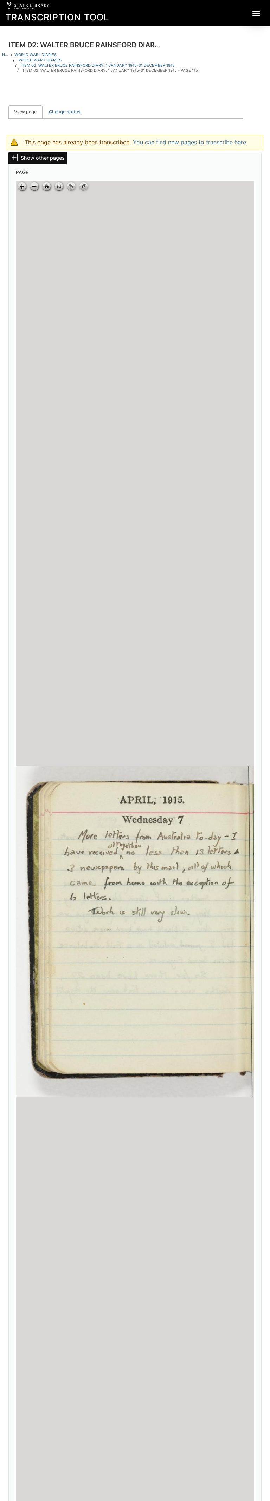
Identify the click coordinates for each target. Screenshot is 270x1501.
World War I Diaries (35, 54)
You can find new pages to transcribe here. (190, 142)
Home (5, 54)
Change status (65, 111)
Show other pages (43, 158)
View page (28, 111)
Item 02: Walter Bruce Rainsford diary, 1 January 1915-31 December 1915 (98, 65)
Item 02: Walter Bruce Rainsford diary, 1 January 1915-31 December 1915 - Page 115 (110, 70)
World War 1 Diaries (40, 60)
